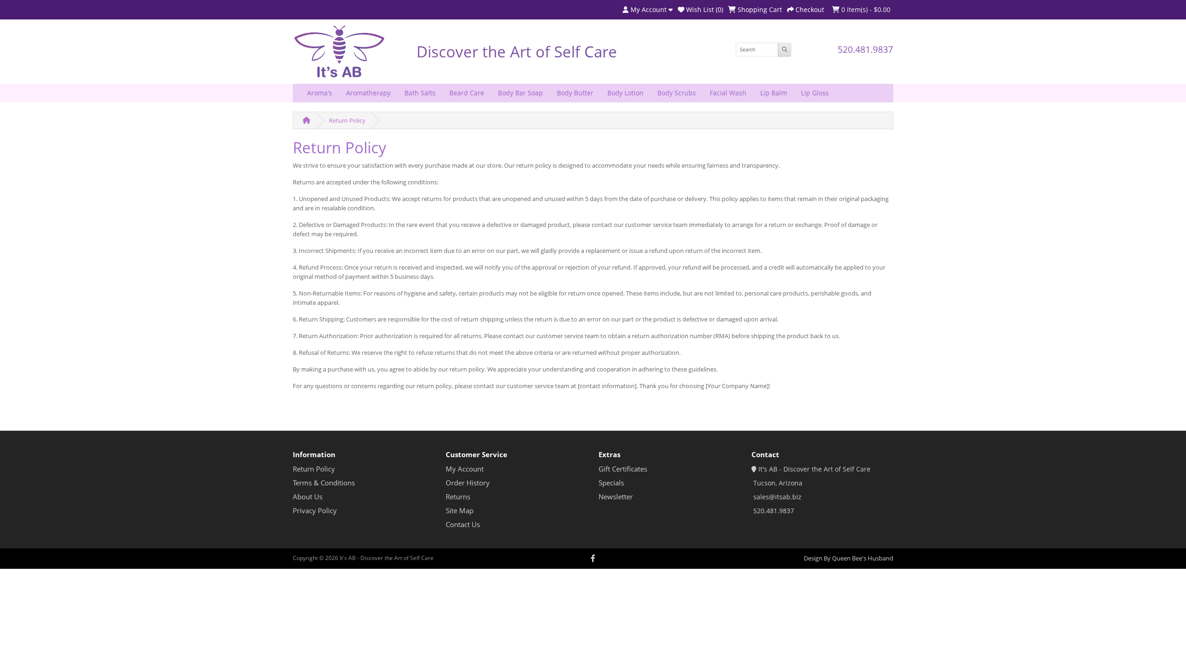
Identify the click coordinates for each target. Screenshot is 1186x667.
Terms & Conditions (324, 483)
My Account (465, 469)
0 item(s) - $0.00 (864, 9)
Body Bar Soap (520, 92)
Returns (458, 497)
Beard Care (466, 92)
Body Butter (575, 92)
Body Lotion (625, 92)
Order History (468, 483)
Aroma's (319, 92)
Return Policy (347, 120)
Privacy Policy (315, 511)
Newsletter (616, 497)
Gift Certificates (623, 469)
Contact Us (463, 524)
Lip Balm (773, 92)
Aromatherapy (368, 92)
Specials (611, 483)
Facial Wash (728, 92)
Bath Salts (419, 92)
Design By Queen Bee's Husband (848, 558)
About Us (307, 497)
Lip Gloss (815, 92)
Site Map (459, 511)
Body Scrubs (676, 92)
